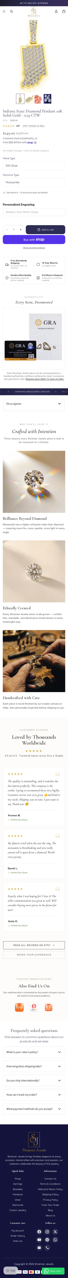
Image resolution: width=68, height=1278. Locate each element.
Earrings (17, 1183)
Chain (18, 1199)
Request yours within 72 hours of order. (45, 379)
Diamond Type (11, 174)
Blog (50, 1210)
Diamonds (17, 1205)
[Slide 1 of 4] (20, 99)
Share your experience (34, 955)
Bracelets (17, 1189)
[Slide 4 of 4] (47, 99)
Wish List (17, 1241)
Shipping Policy (50, 1194)
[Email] (39, 1248)
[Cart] (64, 11)
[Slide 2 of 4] (29, 99)
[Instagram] (47, 1232)
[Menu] (4, 11)
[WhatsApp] (55, 1240)
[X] (55, 1232)
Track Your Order (50, 1205)
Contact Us (50, 1178)
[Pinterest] (47, 1240)
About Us (50, 1215)
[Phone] (47, 1248)
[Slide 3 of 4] (38, 99)
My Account (18, 1230)
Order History (18, 1235)
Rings (18, 1178)
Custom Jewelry (17, 1210)
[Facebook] (39, 1232)
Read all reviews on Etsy (32, 945)
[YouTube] (39, 1240)
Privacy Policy (50, 1199)
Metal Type (9, 158)
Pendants (18, 1194)
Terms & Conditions (50, 1183)
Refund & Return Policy (50, 1189)
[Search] (11, 11)
